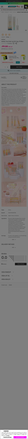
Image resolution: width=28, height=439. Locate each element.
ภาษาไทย (7, 435)
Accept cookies (20, 437)
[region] (14, 434)
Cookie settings (7, 437)
